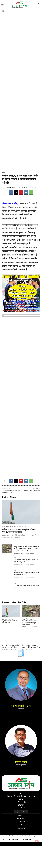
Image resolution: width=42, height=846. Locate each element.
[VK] (26, 192)
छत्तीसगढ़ (8, 172)
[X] (16, 192)
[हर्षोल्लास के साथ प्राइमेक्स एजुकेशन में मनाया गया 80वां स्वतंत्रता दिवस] (21, 512)
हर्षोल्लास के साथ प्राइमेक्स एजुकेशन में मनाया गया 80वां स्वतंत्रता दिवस (19, 530)
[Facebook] (11, 192)
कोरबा (3, 172)
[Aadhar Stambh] (19, 5)
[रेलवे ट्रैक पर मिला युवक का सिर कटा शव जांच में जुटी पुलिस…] (7, 562)
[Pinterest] (21, 192)
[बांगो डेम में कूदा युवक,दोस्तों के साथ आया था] (7, 587)
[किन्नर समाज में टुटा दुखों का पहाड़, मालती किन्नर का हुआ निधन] (7, 575)
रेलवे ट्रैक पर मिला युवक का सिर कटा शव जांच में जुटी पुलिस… (10, 646)
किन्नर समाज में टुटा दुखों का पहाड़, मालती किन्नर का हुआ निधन (31, 646)
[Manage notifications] (37, 841)
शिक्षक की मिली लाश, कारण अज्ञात (32, 490)
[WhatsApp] (31, 192)
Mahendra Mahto (12, 187)
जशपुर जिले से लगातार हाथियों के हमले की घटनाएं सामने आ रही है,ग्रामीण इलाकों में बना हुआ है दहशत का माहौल (26, 549)
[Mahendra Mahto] (3, 187)
